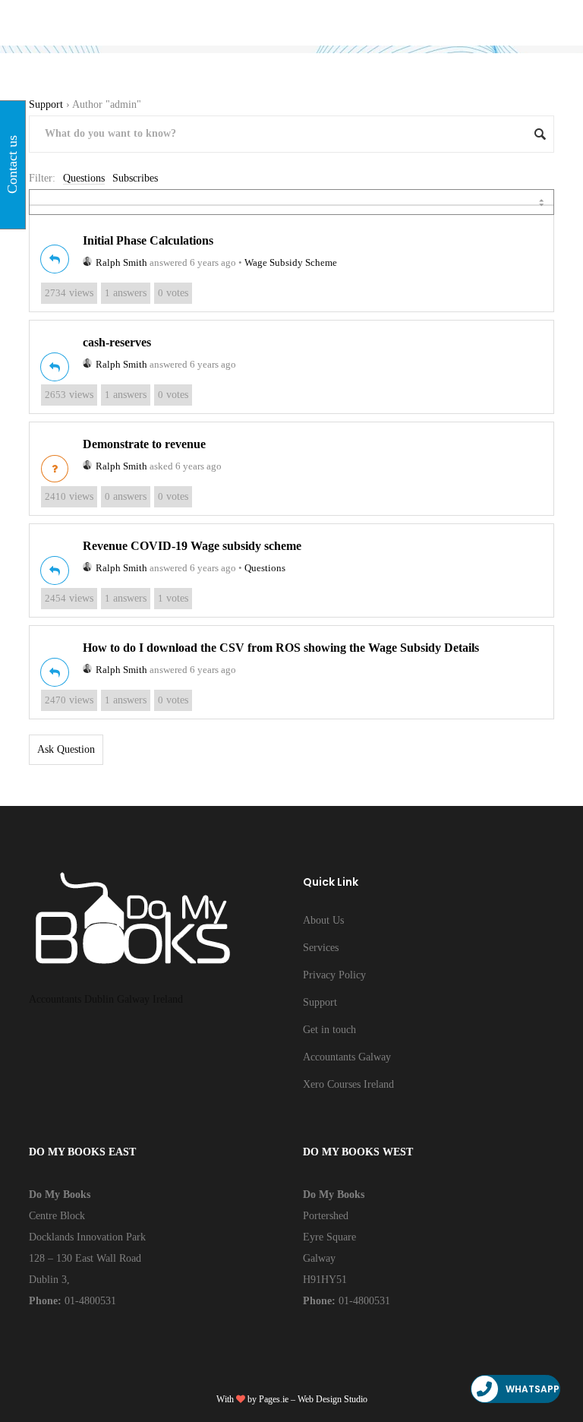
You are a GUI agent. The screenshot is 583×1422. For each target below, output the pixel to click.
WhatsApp (532, 1388)
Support (46, 104)
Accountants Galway (347, 1057)
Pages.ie (273, 1399)
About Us (323, 920)
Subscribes (135, 178)
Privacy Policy (334, 975)
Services (321, 947)
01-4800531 (88, 1301)
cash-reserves (117, 342)
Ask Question (66, 749)
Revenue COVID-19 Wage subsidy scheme (192, 545)
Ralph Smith (121, 262)
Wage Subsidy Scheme (290, 262)
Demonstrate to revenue (144, 444)
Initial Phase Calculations (148, 240)
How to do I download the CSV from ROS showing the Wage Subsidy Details (281, 647)
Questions (84, 178)
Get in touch (329, 1029)
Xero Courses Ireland (348, 1084)
